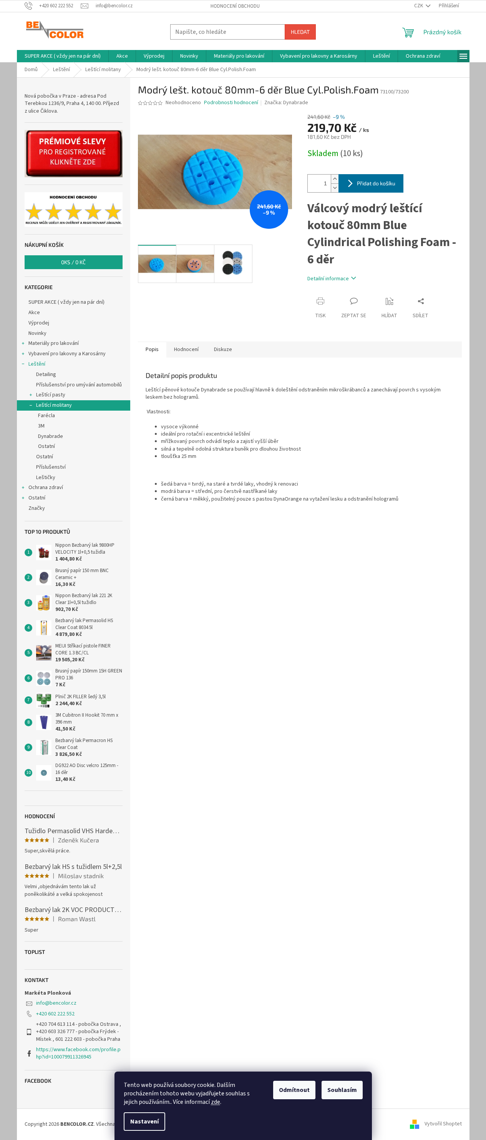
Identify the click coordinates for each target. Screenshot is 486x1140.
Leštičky (45, 477)
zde (215, 1102)
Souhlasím (342, 1090)
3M (41, 426)
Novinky (37, 333)
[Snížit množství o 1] (334, 187)
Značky (36, 508)
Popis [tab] (152, 349)
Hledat (300, 31)
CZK (419, 5)
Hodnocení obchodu (235, 6)
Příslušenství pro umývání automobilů (79, 385)
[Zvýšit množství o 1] (334, 179)
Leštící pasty (50, 395)
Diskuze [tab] (223, 349)
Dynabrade (50, 436)
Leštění (36, 364)
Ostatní (46, 446)
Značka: (286, 103)
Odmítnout (294, 1090)
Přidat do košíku (376, 183)
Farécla (46, 415)
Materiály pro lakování (53, 343)
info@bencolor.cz (56, 1003)
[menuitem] (62, 56)
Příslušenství (51, 467)
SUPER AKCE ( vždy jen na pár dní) (66, 302)
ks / (73, 262)
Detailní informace (328, 279)
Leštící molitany (54, 405)
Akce (34, 312)
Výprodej (38, 323)
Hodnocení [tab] (186, 349)
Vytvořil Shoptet (443, 1124)
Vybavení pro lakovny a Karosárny (67, 354)
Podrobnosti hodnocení (231, 103)
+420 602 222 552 (55, 1014)
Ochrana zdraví (45, 487)
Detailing (46, 374)
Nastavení (144, 1121)
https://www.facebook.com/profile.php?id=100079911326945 (78, 1053)
